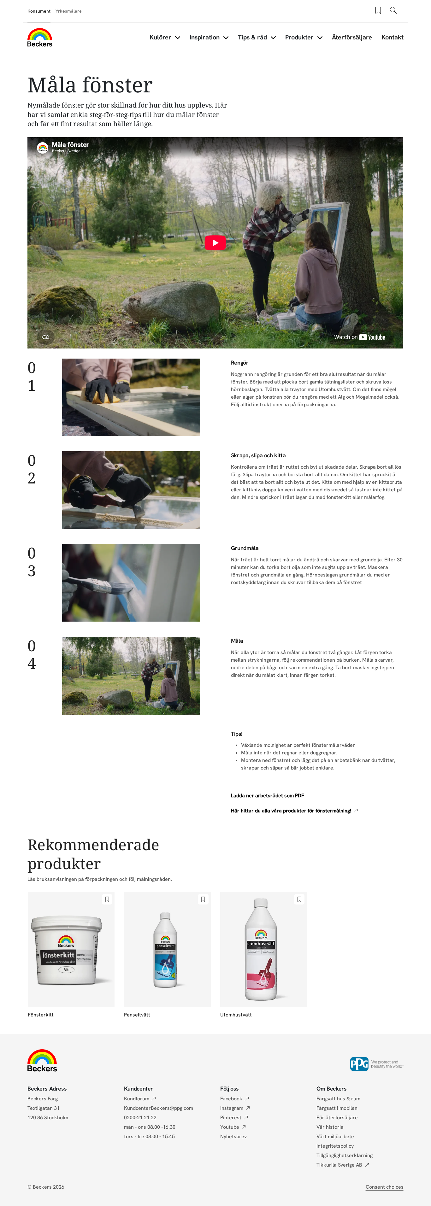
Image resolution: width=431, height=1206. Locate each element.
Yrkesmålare (69, 11)
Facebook (231, 1098)
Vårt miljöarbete (335, 1136)
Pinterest (230, 1117)
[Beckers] (39, 37)
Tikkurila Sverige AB (339, 1165)
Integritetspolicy (335, 1146)
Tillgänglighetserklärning (344, 1155)
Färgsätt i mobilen (336, 1108)
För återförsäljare (337, 1117)
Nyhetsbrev (233, 1136)
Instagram (231, 1108)
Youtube (229, 1127)
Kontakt (392, 37)
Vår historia (330, 1127)
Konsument (38, 11)
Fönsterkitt (41, 1014)
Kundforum (136, 1098)
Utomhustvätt (236, 1014)
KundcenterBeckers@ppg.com (160, 1108)
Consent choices (385, 1187)
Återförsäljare (352, 37)
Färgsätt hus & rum (338, 1098)
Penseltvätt (137, 1014)
